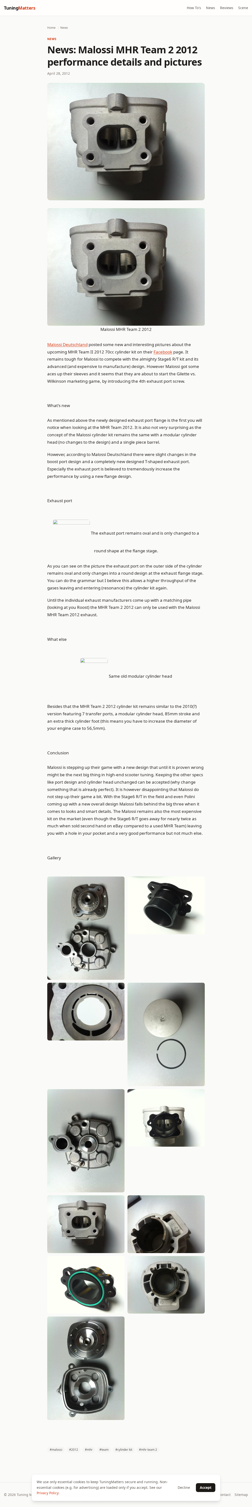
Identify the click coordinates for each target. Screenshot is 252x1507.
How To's (194, 7)
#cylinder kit (123, 1450)
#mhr (89, 1450)
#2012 (73, 1450)
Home (51, 28)
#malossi (56, 1450)
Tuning (19, 8)
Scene (243, 7)
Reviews (226, 7)
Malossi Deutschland (67, 344)
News (210, 7)
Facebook (163, 352)
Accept (205, 1487)
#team (104, 1450)
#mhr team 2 (148, 1450)
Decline (184, 1487)
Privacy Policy (48, 1493)
